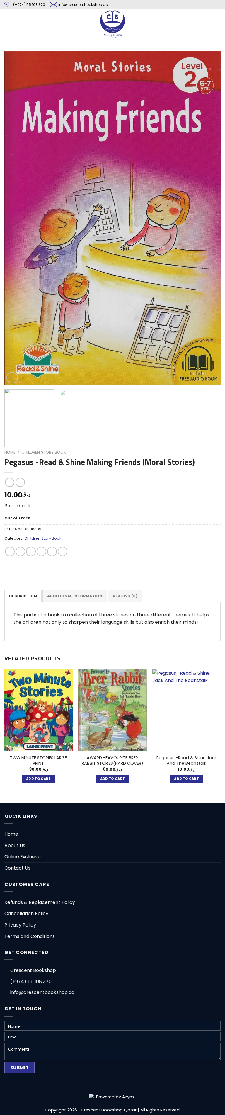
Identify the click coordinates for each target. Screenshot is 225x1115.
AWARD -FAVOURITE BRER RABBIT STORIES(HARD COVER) (112, 760)
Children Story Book (43, 452)
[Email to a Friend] (41, 551)
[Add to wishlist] (13, 60)
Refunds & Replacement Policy (39, 902)
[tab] (23, 596)
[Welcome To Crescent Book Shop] (112, 24)
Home (10, 452)
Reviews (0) (125, 596)
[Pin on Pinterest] (52, 551)
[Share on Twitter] (31, 551)
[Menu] (7, 24)
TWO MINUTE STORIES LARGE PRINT (38, 760)
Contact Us (17, 868)
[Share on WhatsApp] (10, 551)
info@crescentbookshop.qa (83, 4)
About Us (14, 845)
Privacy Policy (20, 925)
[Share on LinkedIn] (62, 551)
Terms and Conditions (29, 936)
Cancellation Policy (26, 913)
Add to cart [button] (38, 778)
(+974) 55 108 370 (29, 4)
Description (23, 596)
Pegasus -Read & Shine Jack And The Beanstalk (186, 760)
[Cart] (161, 24)
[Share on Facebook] (20, 551)
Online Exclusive (22, 856)
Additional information (75, 596)
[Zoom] (12, 377)
